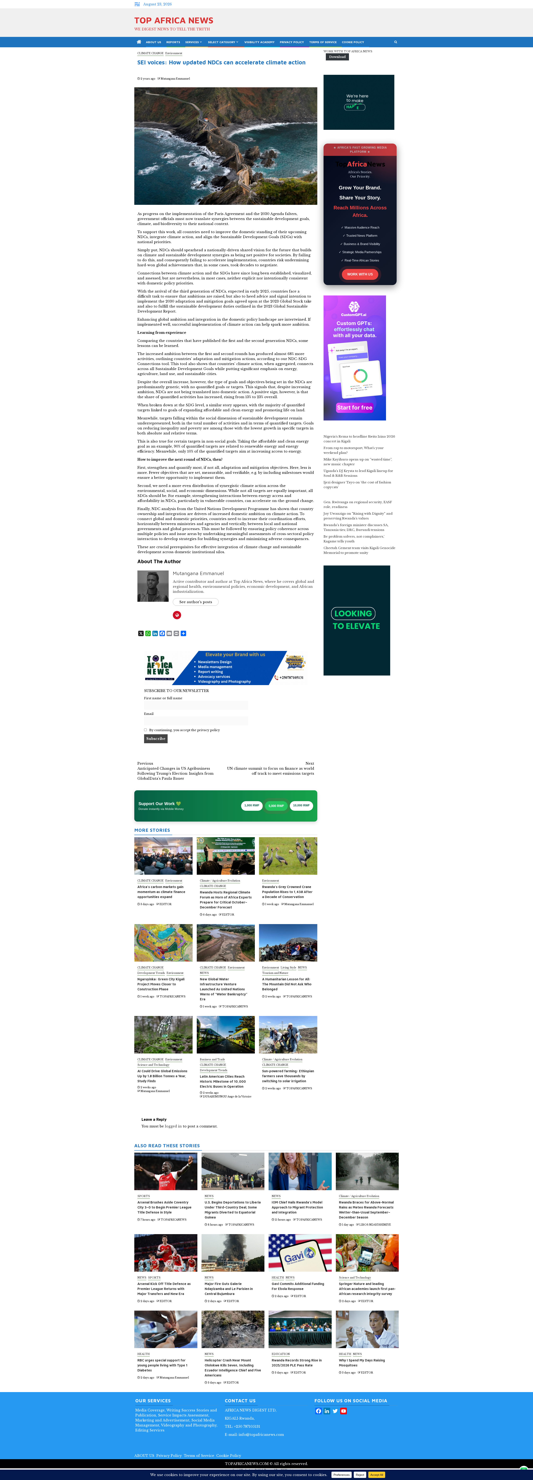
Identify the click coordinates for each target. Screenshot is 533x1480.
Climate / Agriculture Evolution (220, 880)
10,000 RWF (301, 805)
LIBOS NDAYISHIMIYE (375, 1224)
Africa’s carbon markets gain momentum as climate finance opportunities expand (161, 892)
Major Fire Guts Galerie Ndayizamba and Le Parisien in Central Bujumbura (229, 1289)
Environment (173, 53)
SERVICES (192, 42)
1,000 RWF (251, 805)
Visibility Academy (259, 42)
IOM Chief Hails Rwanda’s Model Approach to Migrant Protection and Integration (297, 1207)
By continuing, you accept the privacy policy (184, 730)
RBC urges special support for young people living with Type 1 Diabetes (162, 1365)
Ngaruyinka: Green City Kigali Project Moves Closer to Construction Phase (160, 984)
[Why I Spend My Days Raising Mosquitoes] (367, 1329)
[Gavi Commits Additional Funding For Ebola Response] (300, 1253)
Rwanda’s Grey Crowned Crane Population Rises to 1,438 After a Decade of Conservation (287, 892)
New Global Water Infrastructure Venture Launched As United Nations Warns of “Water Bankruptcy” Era (223, 989)
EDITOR (165, 904)
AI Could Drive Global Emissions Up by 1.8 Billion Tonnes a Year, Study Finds (162, 1076)
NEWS (204, 973)
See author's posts (195, 602)
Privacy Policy (292, 42)
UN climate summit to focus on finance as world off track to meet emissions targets (270, 768)
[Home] (139, 42)
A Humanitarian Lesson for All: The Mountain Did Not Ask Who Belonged (286, 984)
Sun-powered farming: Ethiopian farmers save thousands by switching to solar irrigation (288, 1076)
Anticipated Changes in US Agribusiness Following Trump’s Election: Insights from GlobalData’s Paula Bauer (175, 771)
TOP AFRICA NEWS (173, 20)
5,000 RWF (276, 806)
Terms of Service (323, 42)
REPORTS (173, 42)
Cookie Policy (353, 42)
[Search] (395, 42)
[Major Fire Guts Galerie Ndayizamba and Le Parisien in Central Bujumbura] (233, 1253)
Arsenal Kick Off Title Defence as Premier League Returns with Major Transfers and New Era (164, 1289)
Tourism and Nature (275, 973)
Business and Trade (212, 1059)
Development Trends (151, 973)
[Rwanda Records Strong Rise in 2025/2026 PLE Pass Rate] (300, 1329)
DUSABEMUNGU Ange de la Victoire (227, 1096)
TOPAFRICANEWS (173, 996)
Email (148, 714)
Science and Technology (153, 1064)
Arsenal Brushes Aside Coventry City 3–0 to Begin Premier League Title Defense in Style (164, 1207)
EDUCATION (281, 1354)
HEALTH (278, 1277)
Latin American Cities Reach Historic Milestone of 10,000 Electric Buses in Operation (223, 1081)
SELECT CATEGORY (221, 42)
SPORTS (143, 1196)
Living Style (288, 967)
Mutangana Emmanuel (175, 78)
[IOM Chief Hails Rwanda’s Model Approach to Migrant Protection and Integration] (300, 1171)
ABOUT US (153, 42)
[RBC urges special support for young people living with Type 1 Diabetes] (165, 1329)
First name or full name (163, 698)
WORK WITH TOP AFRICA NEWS (348, 51)
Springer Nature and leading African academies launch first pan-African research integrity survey (367, 1289)
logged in (173, 1126)
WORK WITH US (360, 274)
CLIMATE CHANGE (150, 53)
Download (337, 57)
